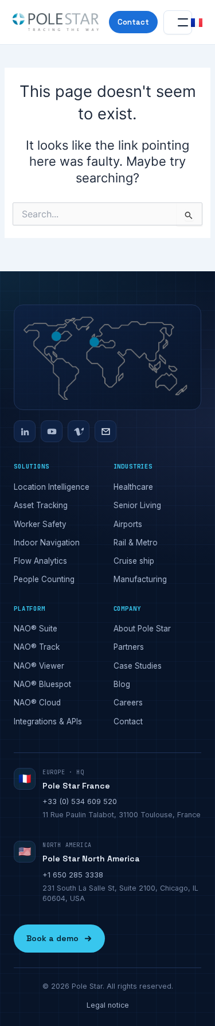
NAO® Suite (35, 628)
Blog (122, 684)
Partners (129, 647)
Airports (128, 524)
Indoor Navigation (47, 542)
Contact (133, 22)
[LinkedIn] (25, 431)
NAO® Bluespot (42, 684)
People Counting (44, 579)
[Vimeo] (78, 431)
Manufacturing (140, 579)
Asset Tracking (41, 505)
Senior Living (137, 505)
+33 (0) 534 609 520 (79, 801)
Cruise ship (134, 560)
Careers (128, 702)
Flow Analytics (40, 560)
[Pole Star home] (56, 22)
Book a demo (52, 938)
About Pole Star (142, 628)
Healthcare (133, 486)
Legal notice (108, 1005)
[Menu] (177, 22)
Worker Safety (40, 524)
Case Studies (138, 665)
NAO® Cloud (37, 702)
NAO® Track (37, 647)
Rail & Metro (136, 542)
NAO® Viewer (39, 665)
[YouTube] (51, 431)
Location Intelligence (51, 486)
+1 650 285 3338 (72, 874)
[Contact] (105, 431)
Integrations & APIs (48, 721)
